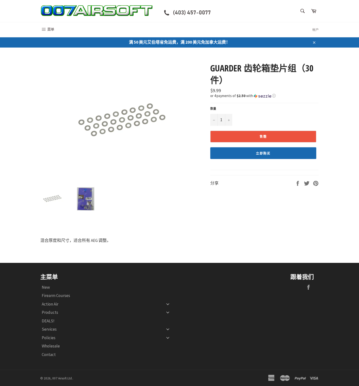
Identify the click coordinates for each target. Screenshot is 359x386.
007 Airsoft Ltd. (62, 378)
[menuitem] (107, 287)
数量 (213, 108)
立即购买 (263, 153)
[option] (122, 120)
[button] (264, 95)
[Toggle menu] (168, 304)
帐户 (315, 30)
